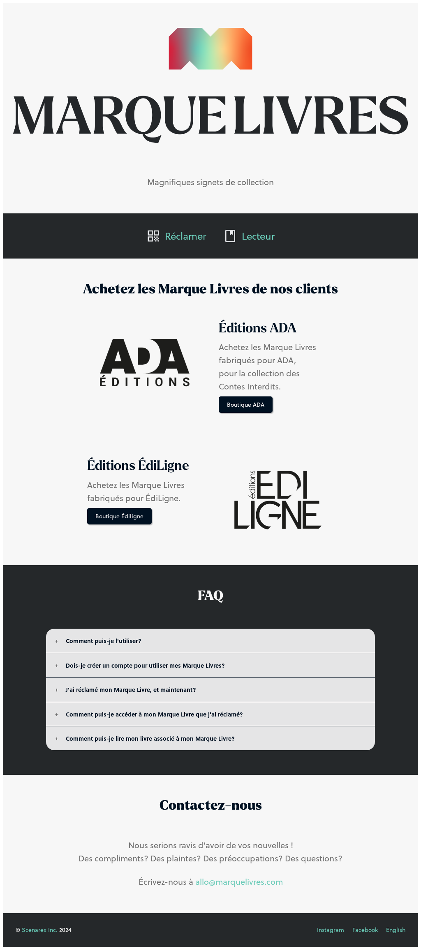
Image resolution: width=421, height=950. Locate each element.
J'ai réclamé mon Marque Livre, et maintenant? (131, 689)
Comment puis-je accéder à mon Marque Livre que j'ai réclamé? (154, 714)
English (395, 930)
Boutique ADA (245, 405)
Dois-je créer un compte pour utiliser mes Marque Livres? (145, 665)
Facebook (365, 930)
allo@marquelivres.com (239, 882)
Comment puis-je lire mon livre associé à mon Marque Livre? (150, 738)
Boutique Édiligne (119, 516)
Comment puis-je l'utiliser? (103, 640)
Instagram (330, 930)
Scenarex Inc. (40, 930)
